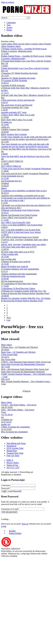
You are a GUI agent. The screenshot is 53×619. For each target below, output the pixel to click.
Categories (11, 22)
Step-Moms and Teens (16, 443)
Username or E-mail (9, 509)
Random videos (14, 46)
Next (9, 317)
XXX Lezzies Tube (15, 448)
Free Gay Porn (13, 455)
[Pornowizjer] (26, 15)
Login (4, 491)
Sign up (25, 524)
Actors (9, 27)
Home (9, 30)
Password (5, 488)
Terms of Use (12, 465)
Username (5, 485)
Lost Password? (15, 491)
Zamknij (13, 556)
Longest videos (37, 44)
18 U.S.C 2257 (13, 467)
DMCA (10, 460)
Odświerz (5, 556)
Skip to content (7, 2)
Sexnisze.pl (11, 446)
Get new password (9, 512)
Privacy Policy (13, 462)
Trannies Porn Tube (15, 453)
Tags (9, 25)
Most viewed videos (21, 44)
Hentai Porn (12, 451)
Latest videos (6, 44)
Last (8, 320)
